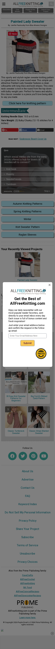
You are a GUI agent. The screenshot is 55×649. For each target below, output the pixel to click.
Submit (27, 343)
